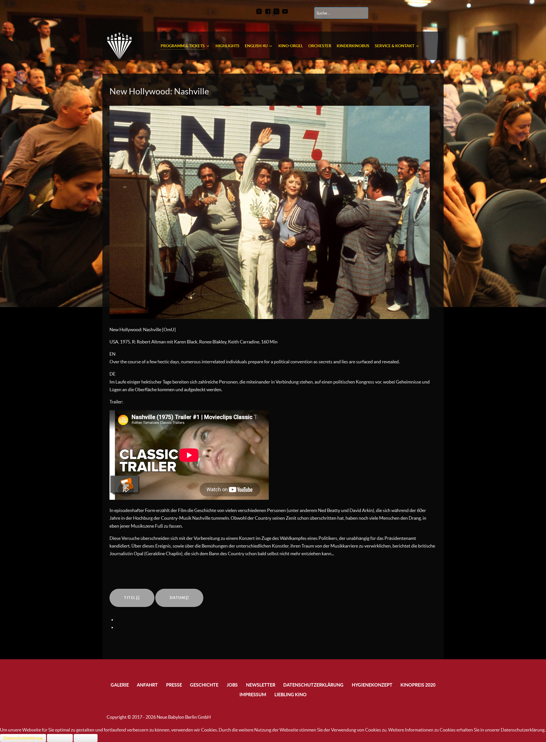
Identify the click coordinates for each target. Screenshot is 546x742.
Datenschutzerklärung (23, 738)
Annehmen (59, 738)
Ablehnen (85, 738)
